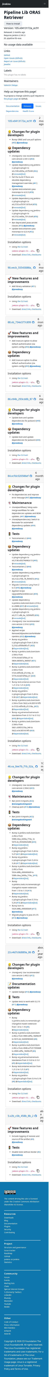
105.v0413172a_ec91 (20, 121)
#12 (32, 975)
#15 (34, 908)
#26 (14, 718)
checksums (36, 254)
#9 (28, 1027)
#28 (27, 685)
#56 (35, 216)
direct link (26, 254)
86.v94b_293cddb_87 (20, 399)
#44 (29, 538)
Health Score (28, 111)
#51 (33, 286)
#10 (27, 992)
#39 (35, 594)
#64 (32, 159)
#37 (22, 606)
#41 (22, 516)
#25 (36, 706)
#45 (35, 560)
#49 (38, 420)
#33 (32, 624)
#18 (35, 875)
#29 (33, 676)
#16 (18, 902)
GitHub (7, 55)
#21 (18, 854)
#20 (34, 842)
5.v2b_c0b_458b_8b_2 (20, 1115)
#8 (35, 1039)
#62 (35, 171)
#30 (32, 645)
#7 (27, 1069)
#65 (14, 142)
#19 (29, 890)
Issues (38, 106)
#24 (32, 730)
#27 (18, 697)
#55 (20, 225)
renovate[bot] (19, 174)
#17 (18, 863)
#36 (36, 615)
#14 (26, 807)
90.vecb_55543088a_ (20, 267)
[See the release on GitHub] (34, 121)
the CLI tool (22, 247)
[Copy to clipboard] (38, 250)
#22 (31, 801)
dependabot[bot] (21, 648)
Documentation (12, 106)
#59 (34, 204)
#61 (35, 183)
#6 (13, 1081)
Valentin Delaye (11, 85)
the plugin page (11, 98)
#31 (33, 660)
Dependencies (12, 111)
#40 (17, 588)
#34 (33, 525)
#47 (27, 497)
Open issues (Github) (13, 58)
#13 (14, 918)
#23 (32, 788)
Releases (27, 106)
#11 (14, 1004)
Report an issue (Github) (14, 61)
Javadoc (7, 64)
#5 (13, 1063)
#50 (27, 347)
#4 (34, 1051)
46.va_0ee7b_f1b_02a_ (21, 766)
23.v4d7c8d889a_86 (19, 952)
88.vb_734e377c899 (19, 322)
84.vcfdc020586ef (18, 476)
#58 (31, 192)
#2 (39, 1152)
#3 (32, 1139)
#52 (31, 231)
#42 (36, 578)
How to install (13, 23)
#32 (22, 636)
